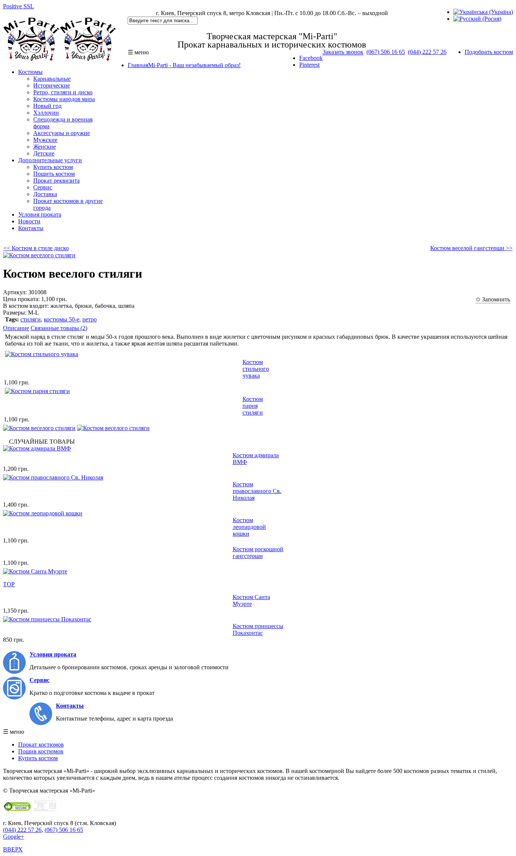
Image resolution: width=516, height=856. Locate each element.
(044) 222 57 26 (427, 52)
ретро (89, 319)
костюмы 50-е (61, 319)
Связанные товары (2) (59, 328)
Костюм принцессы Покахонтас (258, 629)
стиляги (30, 319)
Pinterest (309, 64)
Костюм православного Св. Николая (257, 491)
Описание (16, 328)
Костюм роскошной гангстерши (258, 552)
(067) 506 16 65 (385, 52)
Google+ (13, 836)
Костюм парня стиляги (253, 406)
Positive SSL (18, 6)
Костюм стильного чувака (256, 369)
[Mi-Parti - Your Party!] (59, 59)
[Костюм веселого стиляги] (39, 255)
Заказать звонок (343, 52)
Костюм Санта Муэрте (251, 600)
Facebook (311, 58)
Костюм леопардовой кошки (249, 527)
